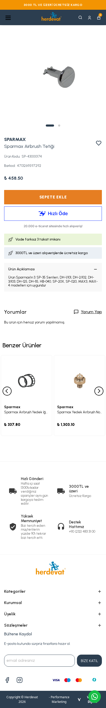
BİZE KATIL (89, 661)
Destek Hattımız (76, 524)
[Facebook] (7, 680)
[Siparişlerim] (89, 17)
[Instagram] (19, 680)
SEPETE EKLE (53, 197)
